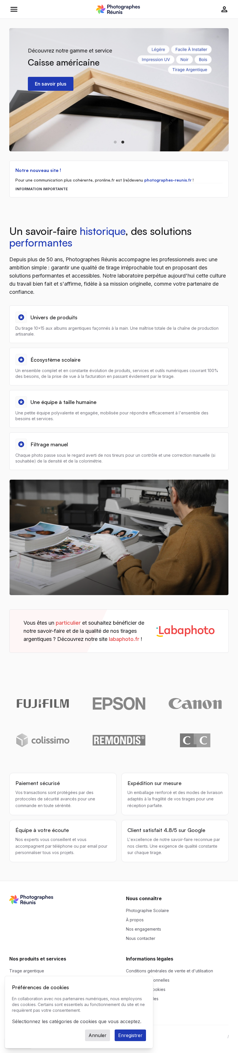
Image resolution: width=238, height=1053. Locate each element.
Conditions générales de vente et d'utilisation (169, 970)
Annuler (98, 1035)
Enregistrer (130, 1035)
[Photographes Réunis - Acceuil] (118, 9)
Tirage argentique (26, 970)
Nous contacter (140, 938)
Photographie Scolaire (147, 910)
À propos (135, 919)
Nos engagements (143, 929)
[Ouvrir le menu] (14, 9)
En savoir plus (50, 84)
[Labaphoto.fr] (119, 631)
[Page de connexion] (224, 9)
